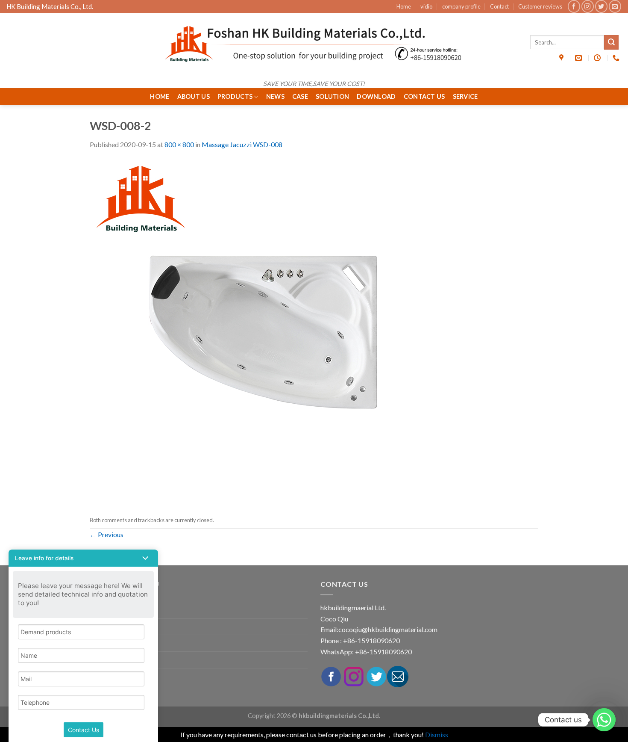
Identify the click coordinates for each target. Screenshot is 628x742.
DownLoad (376, 96)
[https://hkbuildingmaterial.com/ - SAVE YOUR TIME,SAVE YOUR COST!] (314, 44)
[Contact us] (604, 719)
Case (300, 96)
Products (234, 96)
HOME (159, 96)
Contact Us (424, 96)
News (275, 96)
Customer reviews (540, 6)
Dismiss (436, 734)
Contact (499, 6)
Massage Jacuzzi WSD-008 (242, 144)
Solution (332, 96)
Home (403, 6)
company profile (461, 6)
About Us (193, 96)
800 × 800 (179, 144)
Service (465, 96)
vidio (426, 6)
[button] (83, 558)
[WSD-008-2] (260, 330)
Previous (106, 534)
